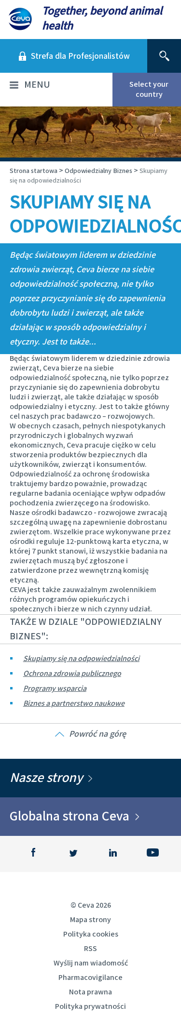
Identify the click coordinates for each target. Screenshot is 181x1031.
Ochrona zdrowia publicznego (72, 674)
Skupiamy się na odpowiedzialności (81, 659)
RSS (90, 949)
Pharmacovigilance (90, 978)
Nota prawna (90, 992)
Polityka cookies (90, 934)
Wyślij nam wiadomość (91, 963)
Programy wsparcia (54, 689)
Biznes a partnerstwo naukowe (74, 704)
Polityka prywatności (90, 1007)
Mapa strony (90, 920)
